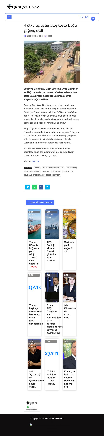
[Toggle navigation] (9, 17)
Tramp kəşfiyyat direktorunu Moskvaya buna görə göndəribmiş (36, 314)
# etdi (66, 171)
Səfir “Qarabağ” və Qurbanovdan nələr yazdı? (37, 379)
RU (81, 17)
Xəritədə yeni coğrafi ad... (69, 247)
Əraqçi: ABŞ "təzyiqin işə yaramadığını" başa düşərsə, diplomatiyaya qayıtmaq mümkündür (55, 319)
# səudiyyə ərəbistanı (53, 168)
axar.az (35, 161)
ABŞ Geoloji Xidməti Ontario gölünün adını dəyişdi (51, 251)
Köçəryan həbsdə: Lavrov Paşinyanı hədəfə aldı (69, 379)
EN (86, 17)
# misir (46, 171)
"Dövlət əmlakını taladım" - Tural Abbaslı (51, 377)
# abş (37, 168)
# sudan (56, 171)
